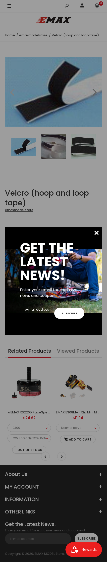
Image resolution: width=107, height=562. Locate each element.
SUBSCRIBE (69, 313)
